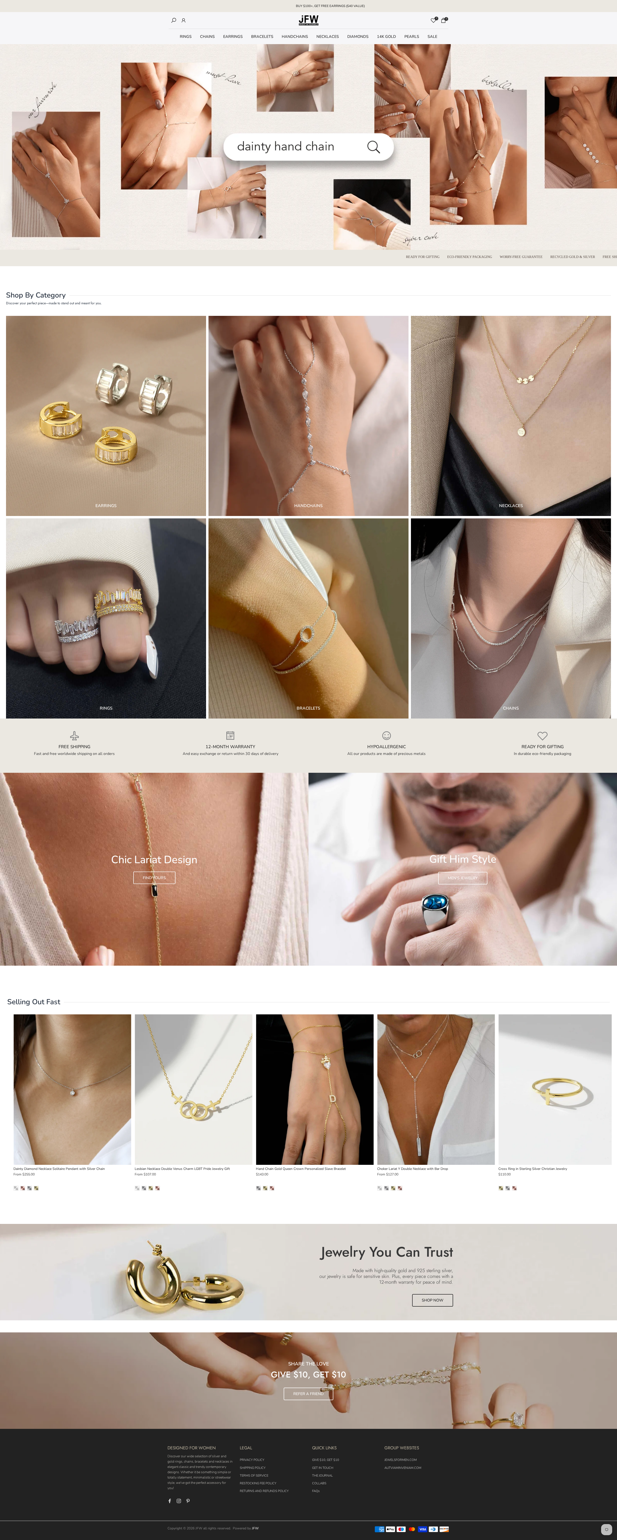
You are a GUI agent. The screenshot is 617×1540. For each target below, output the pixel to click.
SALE (432, 36)
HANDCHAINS (295, 36)
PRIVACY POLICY (252, 1460)
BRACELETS (262, 36)
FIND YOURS (154, 878)
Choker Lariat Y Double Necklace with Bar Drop (248, 1169)
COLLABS (319, 1483)
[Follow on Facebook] (170, 1501)
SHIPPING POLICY (253, 1468)
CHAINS (207, 36)
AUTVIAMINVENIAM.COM (402, 1468)
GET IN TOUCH (322, 1468)
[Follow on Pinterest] (188, 1501)
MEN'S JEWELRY (463, 878)
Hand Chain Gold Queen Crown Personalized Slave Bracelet (137, 1169)
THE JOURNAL (322, 1475)
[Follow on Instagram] (179, 1501)
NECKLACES (327, 36)
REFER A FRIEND (308, 1394)
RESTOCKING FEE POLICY (258, 1483)
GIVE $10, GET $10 (325, 1460)
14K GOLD (386, 36)
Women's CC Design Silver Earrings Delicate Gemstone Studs (502, 1169)
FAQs (316, 1491)
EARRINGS (233, 36)
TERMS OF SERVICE (254, 1475)
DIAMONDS (358, 36)
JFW (255, 1528)
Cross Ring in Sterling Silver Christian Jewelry (369, 1169)
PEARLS (411, 36)
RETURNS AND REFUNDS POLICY (264, 1491)
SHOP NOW (432, 1300)
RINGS (186, 36)
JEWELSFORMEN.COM (400, 1460)
